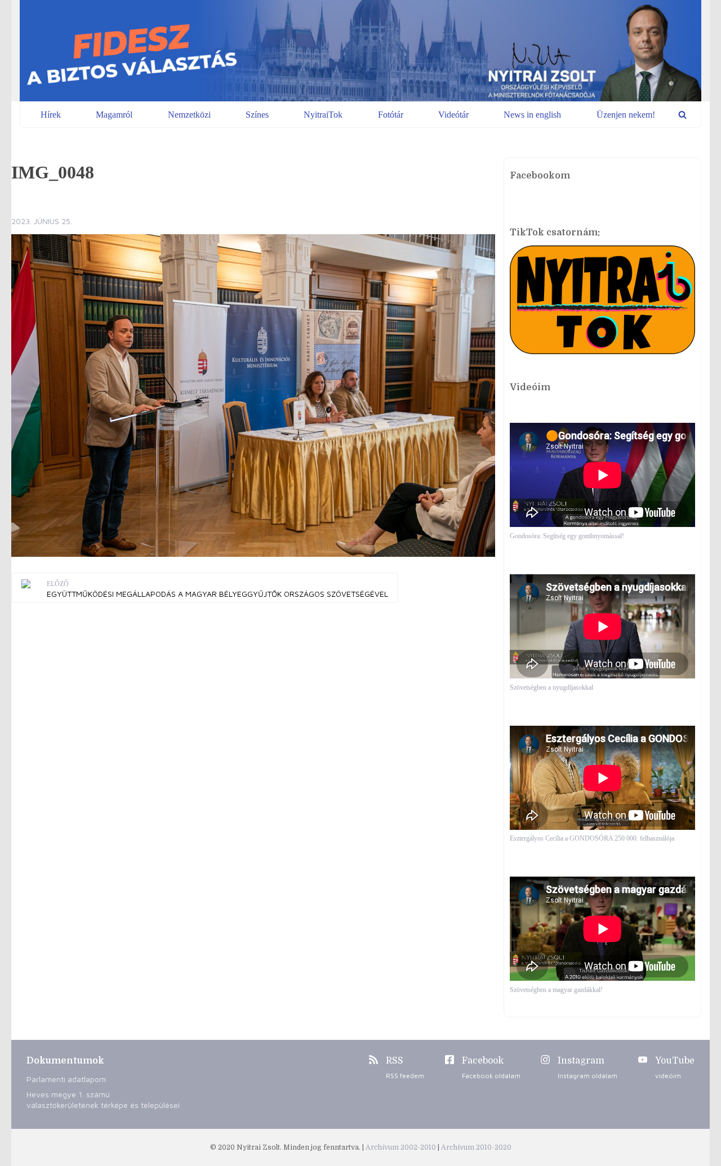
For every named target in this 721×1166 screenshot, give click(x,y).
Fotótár (390, 114)
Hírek (51, 114)
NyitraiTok (323, 114)
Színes (257, 114)
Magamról (114, 114)
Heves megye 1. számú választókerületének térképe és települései (103, 1099)
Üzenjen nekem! (626, 114)
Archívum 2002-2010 (402, 1147)
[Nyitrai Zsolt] (360, 50)
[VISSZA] (682, 114)
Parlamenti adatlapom (66, 1079)
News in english (532, 114)
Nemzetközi (189, 114)
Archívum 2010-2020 (476, 1147)
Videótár (453, 114)
